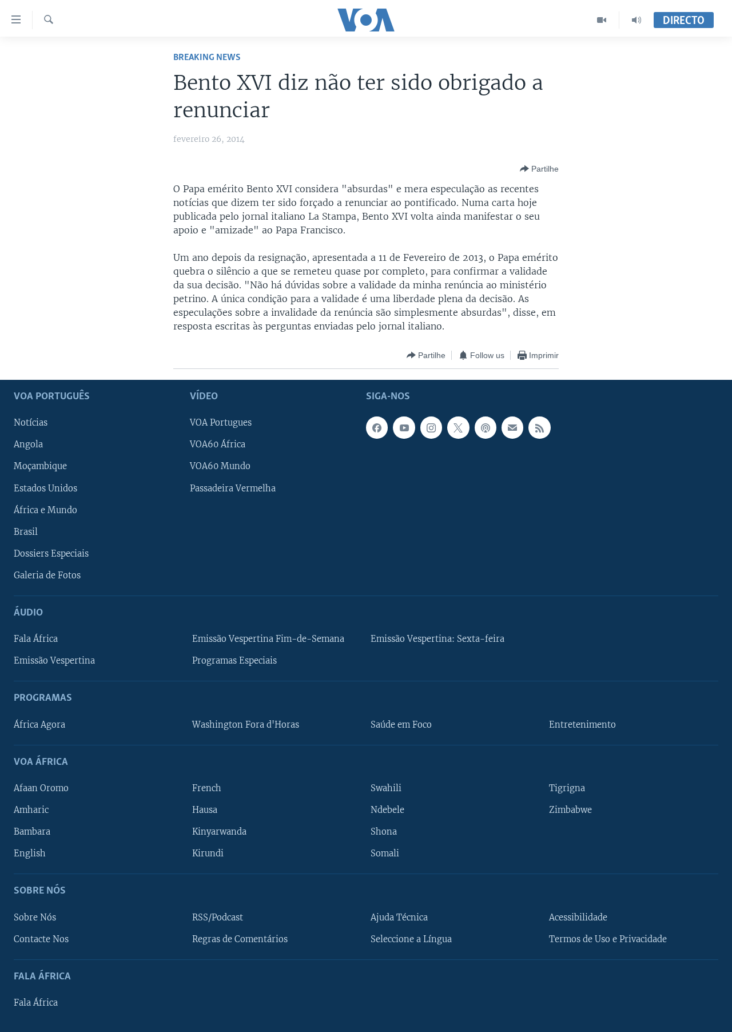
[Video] (601, 20)
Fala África (36, 639)
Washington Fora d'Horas (245, 725)
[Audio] (636, 20)
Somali (385, 853)
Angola (28, 445)
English (30, 853)
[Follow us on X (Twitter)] (458, 428)
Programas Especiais (234, 661)
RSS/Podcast (217, 917)
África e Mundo (45, 510)
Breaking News (207, 57)
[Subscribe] (512, 428)
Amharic (31, 810)
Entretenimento (582, 725)
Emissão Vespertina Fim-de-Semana (268, 639)
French (206, 788)
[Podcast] (485, 428)
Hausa (204, 810)
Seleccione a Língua (411, 939)
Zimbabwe (570, 810)
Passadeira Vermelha (233, 488)
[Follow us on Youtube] (404, 428)
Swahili (386, 788)
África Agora (39, 725)
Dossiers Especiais (51, 554)
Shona (384, 832)
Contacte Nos (41, 939)
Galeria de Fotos (47, 575)
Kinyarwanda (219, 832)
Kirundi (208, 853)
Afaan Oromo (41, 788)
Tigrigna (567, 788)
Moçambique (40, 467)
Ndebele (387, 810)
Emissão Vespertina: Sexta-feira (437, 639)
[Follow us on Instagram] (431, 428)
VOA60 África (217, 445)
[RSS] (539, 428)
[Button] (539, 169)
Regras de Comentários (240, 939)
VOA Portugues (221, 423)
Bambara (32, 832)
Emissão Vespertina (54, 661)
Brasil (26, 532)
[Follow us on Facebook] (377, 428)
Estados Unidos (45, 488)
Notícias (30, 423)
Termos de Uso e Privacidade (608, 939)
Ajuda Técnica (399, 917)
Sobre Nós (35, 917)
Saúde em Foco (401, 725)
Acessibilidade (578, 917)
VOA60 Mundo (220, 467)
